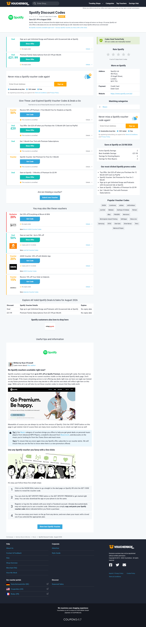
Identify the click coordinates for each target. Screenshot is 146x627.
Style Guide (56, 553)
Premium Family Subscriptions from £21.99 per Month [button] (40, 55)
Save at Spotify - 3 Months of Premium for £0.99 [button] (38, 173)
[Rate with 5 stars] (128, 54)
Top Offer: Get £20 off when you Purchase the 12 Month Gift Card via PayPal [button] (49, 126)
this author (31, 365)
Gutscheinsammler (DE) (20, 584)
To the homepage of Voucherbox (17, 3)
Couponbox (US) (17, 589)
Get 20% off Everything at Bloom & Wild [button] (35, 214)
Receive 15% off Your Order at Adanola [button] (34, 277)
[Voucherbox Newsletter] (124, 566)
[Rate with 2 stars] (113, 54)
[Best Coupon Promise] (61, 16)
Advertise (55, 548)
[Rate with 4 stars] (123, 54)
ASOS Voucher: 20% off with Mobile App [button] (35, 256)
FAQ (7, 558)
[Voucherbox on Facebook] (110, 566)
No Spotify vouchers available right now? (41, 27)
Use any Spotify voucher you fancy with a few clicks (71, 27)
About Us (9, 548)
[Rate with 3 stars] (118, 54)
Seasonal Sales (58, 584)
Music (22, 432)
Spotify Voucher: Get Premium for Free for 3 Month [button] (39, 157)
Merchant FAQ (11, 568)
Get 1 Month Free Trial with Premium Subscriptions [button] (39, 141)
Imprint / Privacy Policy (116, 573)
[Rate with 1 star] (108, 54)
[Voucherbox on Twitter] (117, 566)
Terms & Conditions (115, 576)
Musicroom (65, 435)
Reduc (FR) (15, 594)
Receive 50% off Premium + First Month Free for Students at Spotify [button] (45, 110)
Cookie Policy (131, 573)
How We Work (11, 573)
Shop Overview (11, 563)
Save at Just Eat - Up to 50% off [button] (32, 235)
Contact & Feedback (14, 553)
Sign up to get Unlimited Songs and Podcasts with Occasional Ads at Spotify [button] (49, 39)
